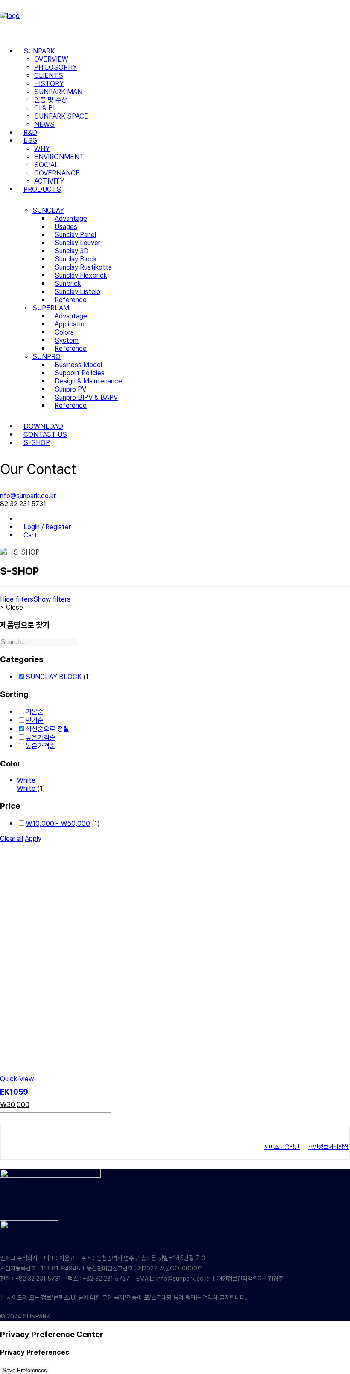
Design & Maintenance (88, 381)
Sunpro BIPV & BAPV (86, 397)
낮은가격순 (40, 737)
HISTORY (49, 84)
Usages (66, 227)
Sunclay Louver (77, 243)
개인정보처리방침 (328, 1146)
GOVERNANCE (57, 173)
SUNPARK (39, 51)
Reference (71, 300)
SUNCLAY (48, 210)
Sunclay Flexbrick (81, 275)
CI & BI (44, 108)
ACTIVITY (49, 181)
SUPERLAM (50, 308)
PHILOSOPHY (55, 67)
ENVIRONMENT (59, 157)
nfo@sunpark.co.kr (28, 496)
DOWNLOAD (43, 426)
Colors (64, 332)
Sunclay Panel (75, 235)
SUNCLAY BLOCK (54, 677)
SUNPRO (46, 357)
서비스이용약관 (282, 1146)
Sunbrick (68, 283)
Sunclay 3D (72, 251)
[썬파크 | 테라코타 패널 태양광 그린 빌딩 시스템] (175, 20)
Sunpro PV (70, 389)
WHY (42, 149)
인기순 (35, 720)
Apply (33, 838)
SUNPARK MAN (58, 92)
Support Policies (80, 373)
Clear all (11, 838)
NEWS (44, 124)
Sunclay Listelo (77, 292)
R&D (30, 132)
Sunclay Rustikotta (83, 267)
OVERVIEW (51, 59)
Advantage (71, 218)
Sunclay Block (76, 259)
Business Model (78, 365)
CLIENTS (48, 75)
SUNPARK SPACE (61, 116)
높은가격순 (40, 746)
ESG (30, 141)
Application (71, 324)
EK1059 (14, 1091)
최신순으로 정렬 (47, 729)
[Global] (23, 519)
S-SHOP (36, 443)
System (67, 340)
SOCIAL (46, 165)
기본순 (35, 712)
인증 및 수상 (50, 100)
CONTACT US (45, 434)
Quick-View (17, 1079)
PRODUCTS (42, 189)
